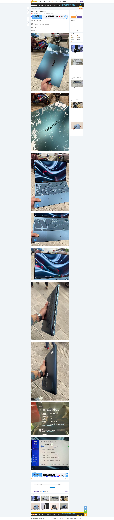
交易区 (60, 1)
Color (36, 484)
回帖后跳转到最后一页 (46, 491)
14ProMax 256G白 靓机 (74, 30)
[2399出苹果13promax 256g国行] (77, 125)
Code (41, 484)
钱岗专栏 (64, 1)
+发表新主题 (81, 8)
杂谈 (56, 1)
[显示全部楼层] (48, 13)
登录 (81, 1)
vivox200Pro (61, 509)
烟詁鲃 (32, 13)
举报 (67, 478)
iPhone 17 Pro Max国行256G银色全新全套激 (76, 78)
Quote (40, 484)
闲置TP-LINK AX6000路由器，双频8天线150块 (76, 120)
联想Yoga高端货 (40, 8)
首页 (40, 1)
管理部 (79, 37)
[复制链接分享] (28, 25)
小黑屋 (60, 518)
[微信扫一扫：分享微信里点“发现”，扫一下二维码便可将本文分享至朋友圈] (28, 18)
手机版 (58, 518)
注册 (78, 1)
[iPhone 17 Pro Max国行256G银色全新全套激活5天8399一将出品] (77, 62)
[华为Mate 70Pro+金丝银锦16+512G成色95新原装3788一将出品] (77, 83)
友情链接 (55, 518)
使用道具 (65, 478)
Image (37, 484)
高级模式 (59, 484)
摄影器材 (79, 39)
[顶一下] (28, 8)
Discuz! (41, 518)
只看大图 (52, 13)
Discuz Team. (35, 518)
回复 (33, 478)
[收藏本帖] (28, 13)
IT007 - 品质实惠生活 (69, 518)
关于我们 (52, 518)
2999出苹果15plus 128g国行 (54, 509)
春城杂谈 (73, 37)
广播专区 (79, 35)
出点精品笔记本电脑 (74, 28)
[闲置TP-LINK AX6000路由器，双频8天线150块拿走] (77, 105)
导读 (49, 1)
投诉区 (73, 39)
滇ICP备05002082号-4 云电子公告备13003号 (77, 518)
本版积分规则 (66, 491)
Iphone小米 (42, 509)
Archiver (65, 518)
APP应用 (62, 518)
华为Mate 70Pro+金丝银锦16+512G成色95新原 (76, 100)
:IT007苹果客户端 (34, 472)
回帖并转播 (41, 491)
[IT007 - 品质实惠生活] (34, 2)
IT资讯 (45, 1)
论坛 (52, 1)
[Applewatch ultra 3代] (77, 48)
